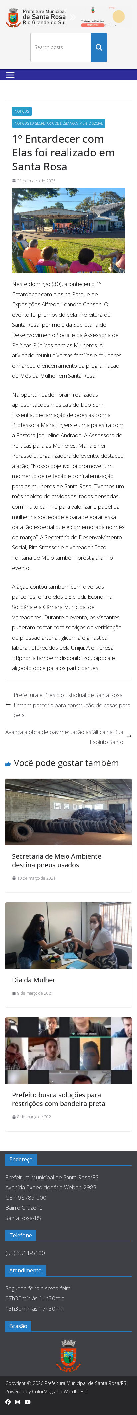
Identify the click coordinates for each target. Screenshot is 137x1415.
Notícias (22, 111)
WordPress (75, 1391)
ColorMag (42, 1391)
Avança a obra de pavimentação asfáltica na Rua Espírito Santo (64, 737)
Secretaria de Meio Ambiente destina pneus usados (56, 860)
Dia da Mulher (33, 979)
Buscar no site (99, 47)
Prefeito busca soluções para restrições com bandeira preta (58, 1099)
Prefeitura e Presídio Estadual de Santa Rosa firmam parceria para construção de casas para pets (72, 705)
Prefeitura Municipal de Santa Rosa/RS (85, 1383)
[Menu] (10, 75)
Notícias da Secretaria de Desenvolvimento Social (59, 123)
